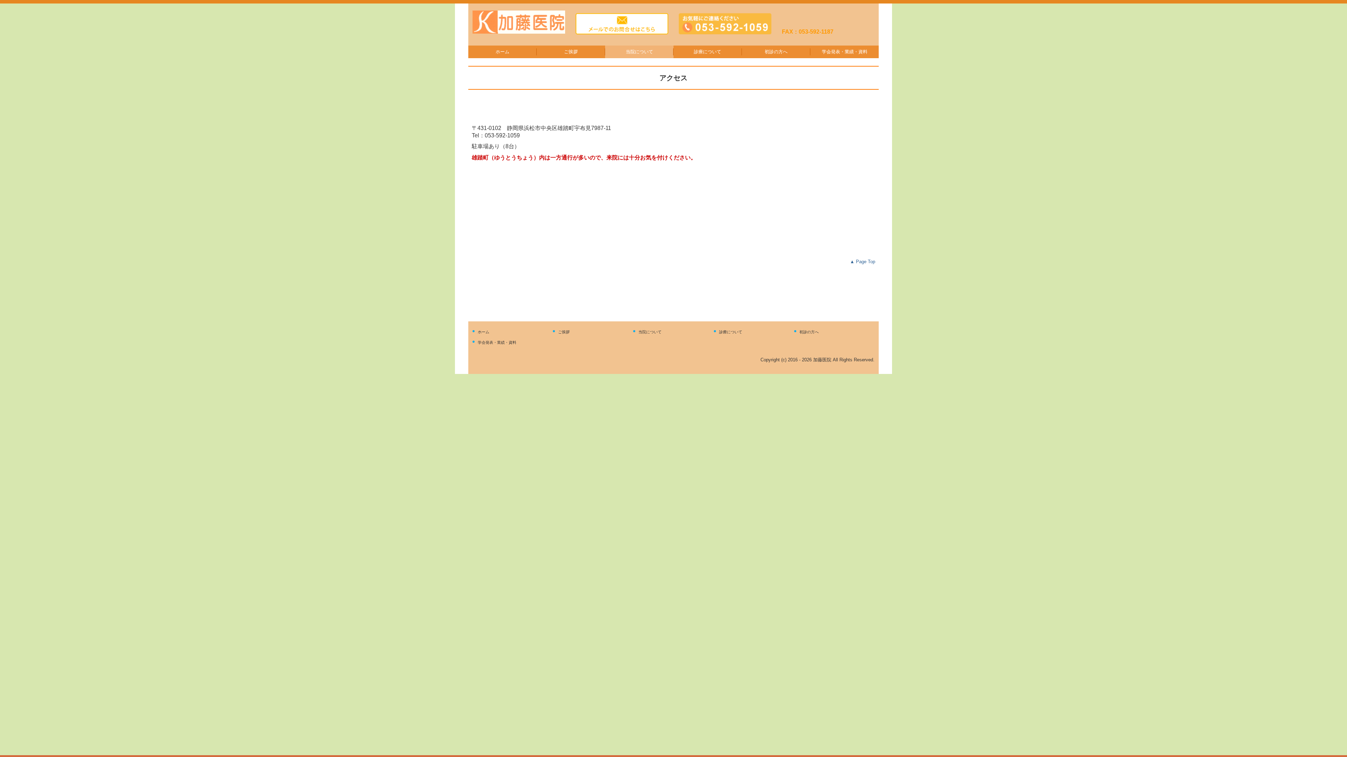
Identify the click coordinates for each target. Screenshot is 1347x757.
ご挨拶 (571, 51)
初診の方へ (776, 51)
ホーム (502, 51)
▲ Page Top (862, 261)
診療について (707, 51)
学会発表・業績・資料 (844, 51)
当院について (639, 51)
